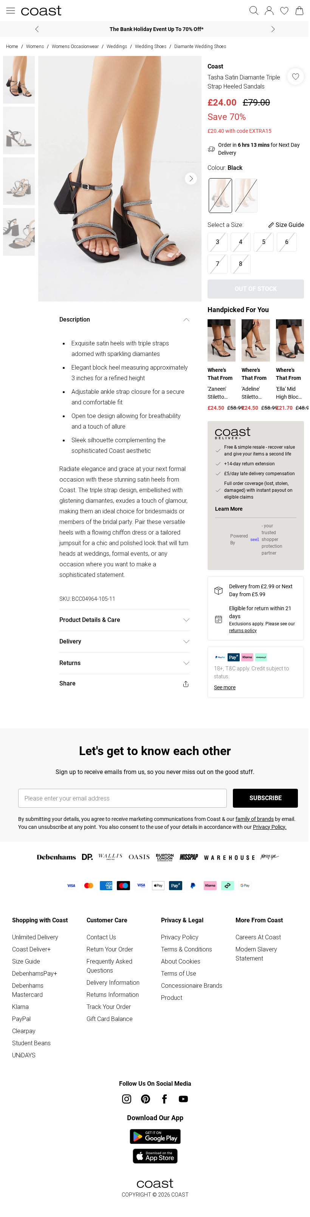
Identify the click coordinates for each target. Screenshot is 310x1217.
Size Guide (26, 961)
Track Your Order (109, 1006)
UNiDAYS (24, 1055)
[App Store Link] (155, 1146)
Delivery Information (113, 982)
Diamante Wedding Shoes (200, 46)
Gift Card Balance (110, 1019)
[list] (120, 179)
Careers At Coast (258, 937)
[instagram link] (126, 1099)
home (12, 46)
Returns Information (113, 994)
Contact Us (101, 937)
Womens (35, 46)
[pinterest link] (145, 1099)
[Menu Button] (10, 10)
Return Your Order (110, 949)
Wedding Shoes (150, 46)
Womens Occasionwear (75, 46)
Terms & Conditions (186, 949)
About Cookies (180, 961)
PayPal (21, 1019)
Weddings (117, 46)
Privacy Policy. (270, 827)
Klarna (20, 1006)
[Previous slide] (37, 29)
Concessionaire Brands (191, 985)
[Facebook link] (164, 1099)
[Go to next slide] (191, 179)
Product (171, 997)
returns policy (243, 630)
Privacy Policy (179, 937)
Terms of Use (178, 973)
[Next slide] (273, 29)
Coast (215, 66)
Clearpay (24, 1031)
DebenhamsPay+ (34, 973)
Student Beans (31, 1043)
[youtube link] (183, 1099)
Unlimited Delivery (35, 937)
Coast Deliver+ (31, 949)
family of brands (255, 819)
